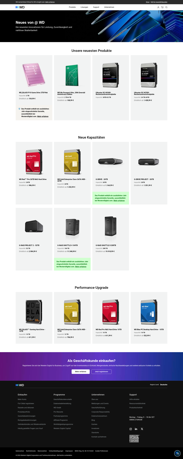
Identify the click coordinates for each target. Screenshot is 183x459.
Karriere (94, 424)
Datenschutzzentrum (99, 416)
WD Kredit (57, 408)
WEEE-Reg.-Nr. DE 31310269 (84, 451)
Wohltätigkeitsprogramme (63, 424)
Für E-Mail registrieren (26, 403)
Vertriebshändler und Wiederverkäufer (32, 424)
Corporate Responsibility (101, 412)
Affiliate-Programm (61, 420)
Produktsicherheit (135, 408)
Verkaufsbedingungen (56, 451)
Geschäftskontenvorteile (63, 399)
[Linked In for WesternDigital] (136, 429)
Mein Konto (22, 399)
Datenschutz (20, 451)
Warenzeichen (42, 451)
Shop (147, 2)
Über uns (95, 399)
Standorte (95, 433)
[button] (158, 7)
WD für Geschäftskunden (159, 2)
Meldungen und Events (100, 403)
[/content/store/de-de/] (20, 7)
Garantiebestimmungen (26, 416)
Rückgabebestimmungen (27, 420)
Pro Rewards (58, 412)
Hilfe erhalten (134, 399)
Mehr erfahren (50, 2)
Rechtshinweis (31, 451)
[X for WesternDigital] (141, 429)
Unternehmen (109, 7)
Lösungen (84, 7)
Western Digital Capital (62, 428)
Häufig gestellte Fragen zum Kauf (30, 428)
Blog (93, 420)
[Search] (166, 7)
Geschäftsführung (98, 408)
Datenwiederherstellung (62, 403)
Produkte (72, 7)
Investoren (95, 428)
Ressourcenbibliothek (137, 403)
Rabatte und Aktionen (26, 408)
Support (96, 7)
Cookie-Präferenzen (101, 451)
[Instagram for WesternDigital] (130, 429)
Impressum (69, 451)
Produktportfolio (24, 412)
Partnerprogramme (61, 416)
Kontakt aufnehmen (99, 437)
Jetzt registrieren (101, 372)
